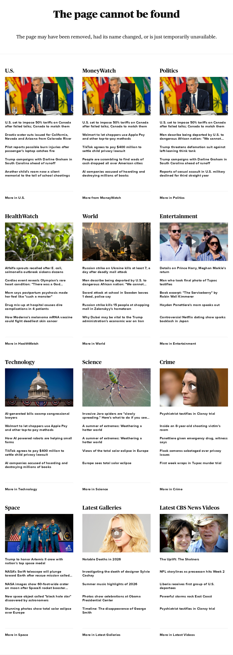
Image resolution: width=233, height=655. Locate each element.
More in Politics (172, 198)
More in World (93, 343)
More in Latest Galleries (101, 635)
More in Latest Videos (177, 635)
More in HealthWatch (22, 343)
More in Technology (21, 489)
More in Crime (171, 489)
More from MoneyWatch (101, 198)
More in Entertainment (178, 343)
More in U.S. (15, 198)
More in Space (16, 635)
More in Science (95, 489)
